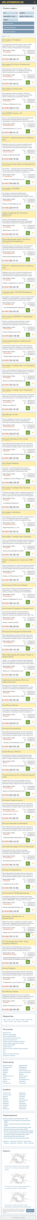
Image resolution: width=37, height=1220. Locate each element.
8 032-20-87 (10, 911)
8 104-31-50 (10, 865)
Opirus (18, 1019)
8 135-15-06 (10, 888)
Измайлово (22, 1094)
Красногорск (27, 1141)
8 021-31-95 (10, 675)
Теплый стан (6, 1079)
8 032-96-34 (10, 795)
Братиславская (23, 1076)
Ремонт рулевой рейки (9, 1036)
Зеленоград (13, 1141)
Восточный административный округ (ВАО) (16, 1138)
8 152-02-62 (10, 360)
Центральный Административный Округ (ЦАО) (17, 1127)
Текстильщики (7, 1094)
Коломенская (7, 1083)
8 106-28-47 (10, 59)
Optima (23, 1019)
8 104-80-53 (10, 183)
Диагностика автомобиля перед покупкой (15, 1048)
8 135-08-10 (10, 986)
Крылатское (22, 1107)
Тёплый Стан (6, 1093)
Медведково (23, 1067)
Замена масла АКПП (9, 1045)
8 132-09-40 (10, 555)
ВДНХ (4, 1074)
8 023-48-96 (10, 336)
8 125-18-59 (10, 963)
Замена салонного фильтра (11, 1053)
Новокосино (22, 1103)
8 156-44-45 (10, 603)
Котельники (22, 1083)
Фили (4, 1077)
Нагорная (5, 1069)
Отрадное (6, 1101)
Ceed (4, 1019)
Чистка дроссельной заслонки (12, 1038)
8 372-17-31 (10, 936)
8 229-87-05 (10, 434)
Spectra (19, 1021)
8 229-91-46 (10, 770)
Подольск (20, 1143)
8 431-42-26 (10, 649)
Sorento (10, 1021)
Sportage (25, 1021)
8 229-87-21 (10, 723)
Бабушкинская (23, 1065)
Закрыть (30, 1210)
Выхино (21, 1074)
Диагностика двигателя (10, 1039)
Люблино (5, 1100)
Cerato (9, 1019)
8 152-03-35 (10, 311)
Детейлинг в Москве (9, 1055)
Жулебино (22, 1081)
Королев (20, 1141)
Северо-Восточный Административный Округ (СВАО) (17, 1121)
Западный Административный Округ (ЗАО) (16, 1134)
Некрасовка (22, 1108)
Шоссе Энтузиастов (25, 1070)
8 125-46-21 (10, 83)
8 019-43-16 (10, 841)
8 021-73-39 (10, 409)
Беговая (5, 1072)
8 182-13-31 (10, 260)
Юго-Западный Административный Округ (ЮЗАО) (18, 1132)
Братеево (22, 1101)
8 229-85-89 (10, 1009)
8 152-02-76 (10, 287)
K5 (12, 1019)
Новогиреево (23, 1105)
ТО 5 (4, 1052)
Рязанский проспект (25, 1072)
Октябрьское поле (8, 1076)
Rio (31, 1019)
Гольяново (6, 1105)
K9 (14, 1019)
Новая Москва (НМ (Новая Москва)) (14, 1136)
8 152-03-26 (10, 700)
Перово (5, 1107)
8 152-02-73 (10, 385)
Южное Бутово (23, 1100)
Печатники (22, 1077)
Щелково (31, 1143)
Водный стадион (8, 1065)
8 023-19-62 (10, 159)
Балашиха (6, 1141)
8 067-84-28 (10, 746)
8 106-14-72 (10, 132)
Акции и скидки (9, 31)
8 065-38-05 (10, 482)
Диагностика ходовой (9, 1034)
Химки (26, 1143)
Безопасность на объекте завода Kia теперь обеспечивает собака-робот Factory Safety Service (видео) (18, 1206)
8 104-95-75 (10, 580)
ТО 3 (4, 1050)
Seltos (6, 1021)
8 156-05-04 (10, 507)
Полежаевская (7, 1067)
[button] (18, 1218)
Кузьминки (22, 1093)
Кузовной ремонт (10, 27)
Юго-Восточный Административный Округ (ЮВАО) (18, 1131)
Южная (5, 1081)
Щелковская (22, 1069)
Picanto (28, 1019)
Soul (15, 1021)
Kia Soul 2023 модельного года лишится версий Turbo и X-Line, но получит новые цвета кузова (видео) (17, 1167)
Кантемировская (24, 1079)
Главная (3, 36)
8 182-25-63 (10, 458)
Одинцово (13, 1143)
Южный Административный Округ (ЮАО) (16, 1129)
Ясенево (5, 1096)
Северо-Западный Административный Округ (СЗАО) (17, 1124)
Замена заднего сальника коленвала (14, 1041)
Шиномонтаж (8, 23)
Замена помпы (7, 1046)
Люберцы (6, 1143)
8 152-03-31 (10, 531)
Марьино (5, 1070)
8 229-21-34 (10, 108)
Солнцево (22, 1096)
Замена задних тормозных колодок (13, 1043)
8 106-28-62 (10, 626)
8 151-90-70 (10, 818)
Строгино (22, 1098)
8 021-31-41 (10, 234)
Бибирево (6, 1103)
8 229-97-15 (10, 208)
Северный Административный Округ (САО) (15, 1118)
